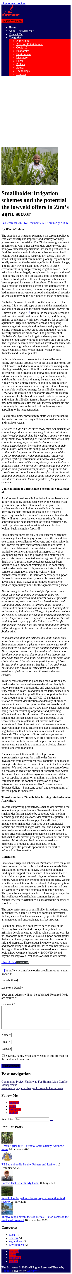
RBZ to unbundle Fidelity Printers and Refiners (29, 1164)
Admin (51, 223)
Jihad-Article (8, 962)
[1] (3, 970)
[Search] (51, 1120)
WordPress (33, 1270)
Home (12, 27)
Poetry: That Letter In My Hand (20, 1183)
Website (6, 1048)
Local (19, 60)
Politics (20, 64)
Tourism (21, 74)
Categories (15, 37)
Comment (8, 1004)
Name (6, 1034)
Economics (22, 50)
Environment (23, 54)
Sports (20, 67)
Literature (22, 57)
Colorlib (6, 1270)
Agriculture (23, 40)
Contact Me (16, 34)
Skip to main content (13, 3)
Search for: (7, 1119)
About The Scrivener (21, 30)
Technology (23, 70)
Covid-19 (21, 47)
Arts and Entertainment (29, 44)
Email (6, 1041)
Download (22, 962)
